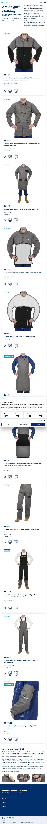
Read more (4, 794)
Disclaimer (10, 822)
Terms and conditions (25, 822)
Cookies (32, 822)
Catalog (4, 802)
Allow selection (23, 424)
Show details (40, 420)
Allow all (38, 424)
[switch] (17, 416)
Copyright (4, 822)
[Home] (4, 2)
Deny (9, 424)
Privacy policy (16, 822)
